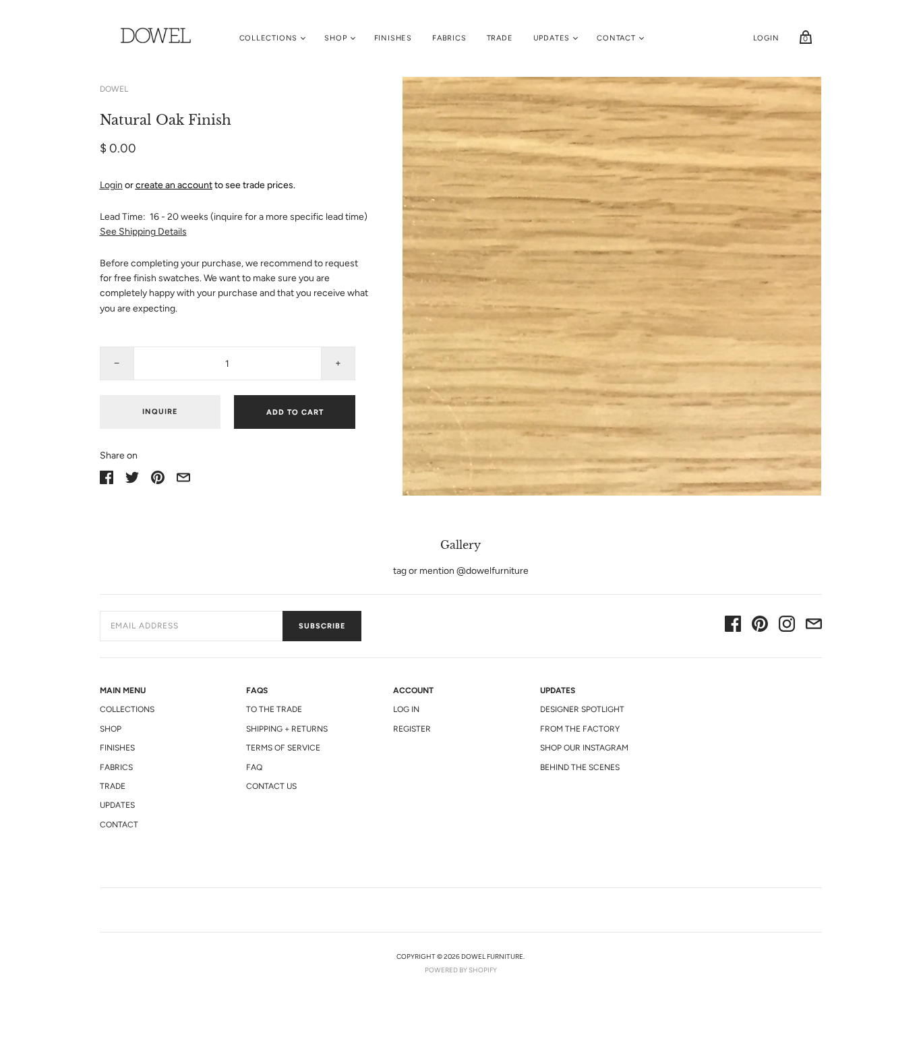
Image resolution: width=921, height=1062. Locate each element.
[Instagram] (787, 626)
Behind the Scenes (580, 767)
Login (766, 38)
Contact (616, 38)
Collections (268, 38)
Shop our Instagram (584, 748)
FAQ (254, 767)
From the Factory (580, 729)
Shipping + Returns (287, 729)
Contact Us (271, 786)
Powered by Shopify (461, 970)
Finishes (393, 38)
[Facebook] (733, 626)
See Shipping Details (143, 231)
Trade (500, 38)
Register (412, 729)
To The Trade (274, 709)
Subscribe (322, 626)
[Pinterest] (760, 626)
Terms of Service (283, 748)
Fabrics (449, 38)
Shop (335, 38)
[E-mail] (814, 626)
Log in (406, 709)
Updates (551, 38)
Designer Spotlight (582, 709)
